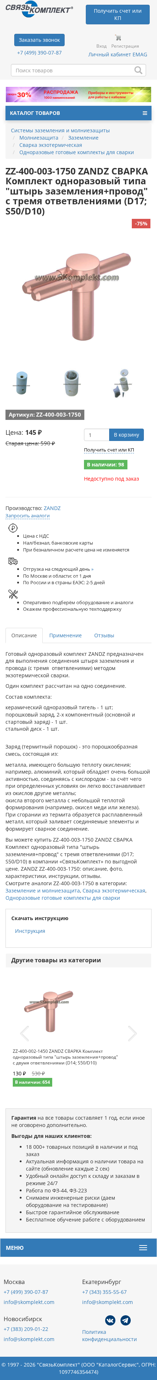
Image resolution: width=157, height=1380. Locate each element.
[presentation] (24, 1034)
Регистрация (125, 46)
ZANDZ (52, 508)
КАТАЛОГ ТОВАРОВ (35, 112)
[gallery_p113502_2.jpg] (121, 383)
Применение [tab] (65, 635)
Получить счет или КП (109, 449)
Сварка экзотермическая (114, 890)
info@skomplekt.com (29, 1302)
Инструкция (30, 930)
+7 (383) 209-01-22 (26, 1328)
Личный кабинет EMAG (117, 54)
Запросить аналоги (27, 515)
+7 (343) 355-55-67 (104, 1291)
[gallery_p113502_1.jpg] (71, 383)
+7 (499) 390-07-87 (39, 52)
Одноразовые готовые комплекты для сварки (62, 897)
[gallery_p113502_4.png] (21, 383)
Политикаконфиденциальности (109, 1335)
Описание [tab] (24, 635)
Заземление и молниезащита (42, 890)
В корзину (126, 434)
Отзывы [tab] (104, 635)
